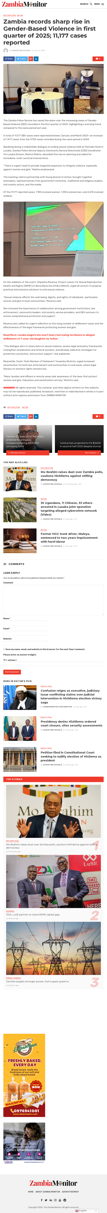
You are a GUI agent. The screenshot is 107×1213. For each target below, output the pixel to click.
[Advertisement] (53, 1008)
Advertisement (70, 1192)
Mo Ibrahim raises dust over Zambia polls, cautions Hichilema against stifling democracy (72, 475)
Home (31, 1192)
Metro (20, 15)
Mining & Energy (13, 978)
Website (7, 639)
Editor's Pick (9, 15)
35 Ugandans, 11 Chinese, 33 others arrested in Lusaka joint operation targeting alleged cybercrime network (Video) (69, 508)
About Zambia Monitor (48, 1192)
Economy (10, 911)
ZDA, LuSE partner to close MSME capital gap (33, 914)
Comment (8, 583)
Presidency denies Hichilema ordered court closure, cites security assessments (71, 723)
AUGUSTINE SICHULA (21, 50)
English (83, 1210)
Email (6, 629)
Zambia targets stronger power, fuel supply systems (37, 981)
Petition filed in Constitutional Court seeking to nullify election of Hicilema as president (71, 756)
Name (6, 618)
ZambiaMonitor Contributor (57, 707)
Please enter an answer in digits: (19, 655)
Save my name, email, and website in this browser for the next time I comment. (45, 649)
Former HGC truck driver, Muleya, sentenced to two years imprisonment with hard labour (69, 537)
